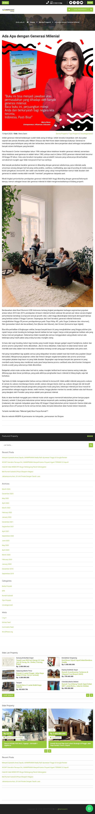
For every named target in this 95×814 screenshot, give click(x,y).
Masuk (90, 2)
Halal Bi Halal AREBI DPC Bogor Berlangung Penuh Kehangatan (24, 467)
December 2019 (7, 569)
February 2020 (7, 559)
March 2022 (6, 508)
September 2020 (8, 536)
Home (32, 22)
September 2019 (8, 573)
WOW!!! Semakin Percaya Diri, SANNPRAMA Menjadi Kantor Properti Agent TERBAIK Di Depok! (35, 462)
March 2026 (6, 489)
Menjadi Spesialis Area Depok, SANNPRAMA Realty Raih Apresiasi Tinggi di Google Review (34, 457)
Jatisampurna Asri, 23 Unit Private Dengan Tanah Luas (21, 476)
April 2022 (5, 503)
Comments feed (7, 627)
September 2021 (8, 527)
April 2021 (5, 531)
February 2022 (7, 512)
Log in (4, 618)
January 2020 (6, 564)
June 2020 (5, 541)
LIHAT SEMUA (8, 695)
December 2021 (7, 522)
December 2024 (7, 494)
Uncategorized (86, 134)
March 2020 (6, 555)
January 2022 (6, 517)
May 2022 (5, 498)
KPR (3, 591)
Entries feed (6, 622)
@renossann (63, 809)
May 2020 (5, 545)
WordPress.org (7, 632)
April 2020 (5, 550)
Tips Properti (74, 134)
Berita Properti (45, 22)
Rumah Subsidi (7, 596)
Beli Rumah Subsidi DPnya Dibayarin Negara (17, 472)
